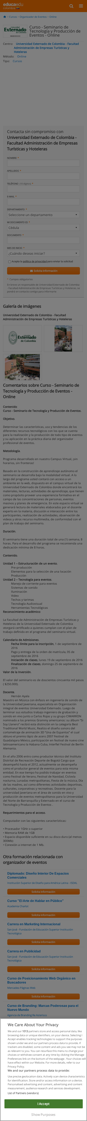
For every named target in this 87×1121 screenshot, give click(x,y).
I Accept (43, 1104)
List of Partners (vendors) (23, 1093)
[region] (43, 1069)
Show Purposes (43, 1114)
